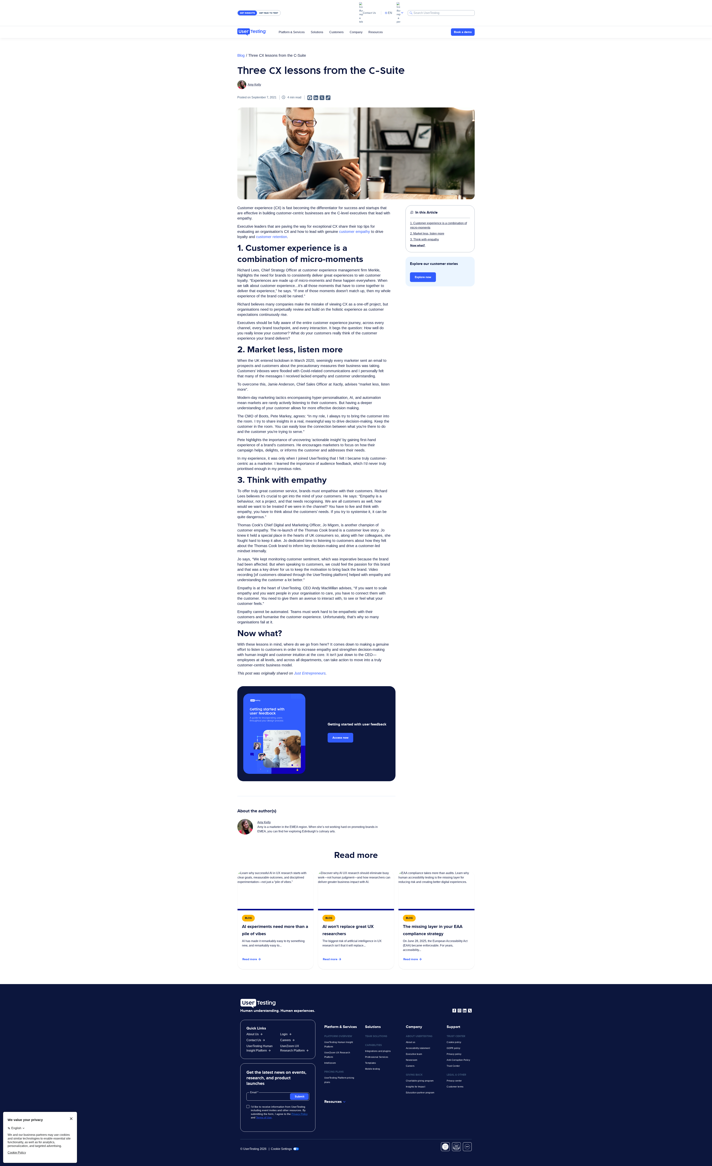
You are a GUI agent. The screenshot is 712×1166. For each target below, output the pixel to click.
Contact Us (369, 12)
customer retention (271, 237)
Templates (370, 1063)
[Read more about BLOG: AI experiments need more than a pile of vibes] (276, 920)
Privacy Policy (299, 1113)
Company (356, 32)
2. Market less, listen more (427, 233)
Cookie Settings (282, 1148)
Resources (375, 32)
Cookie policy (454, 1042)
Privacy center (454, 1080)
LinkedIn (465, 1010)
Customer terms (455, 1086)
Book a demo (463, 32)
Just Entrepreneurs (310, 673)
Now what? (418, 245)
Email (253, 1092)
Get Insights (247, 13)
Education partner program (420, 1092)
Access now (340, 737)
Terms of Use (264, 1117)
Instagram (459, 1010)
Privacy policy (454, 1054)
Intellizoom (330, 1063)
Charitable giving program (420, 1080)
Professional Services (376, 1057)
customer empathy (354, 232)
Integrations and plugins (378, 1051)
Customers (336, 32)
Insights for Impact (415, 1086)
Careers (285, 1040)
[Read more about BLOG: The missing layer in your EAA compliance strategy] (436, 920)
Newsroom (411, 1060)
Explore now (423, 277)
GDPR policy (453, 1048)
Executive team (414, 1054)
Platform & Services (292, 32)
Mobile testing (372, 1069)
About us (410, 1042)
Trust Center (453, 1066)
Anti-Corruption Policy (458, 1060)
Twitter (470, 1010)
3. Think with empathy (424, 239)
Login (284, 1034)
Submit (299, 1096)
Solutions (317, 32)
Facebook (454, 1010)
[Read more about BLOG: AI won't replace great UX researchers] (356, 920)
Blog (241, 55)
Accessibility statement (418, 1048)
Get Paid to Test (268, 13)
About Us (252, 1034)
